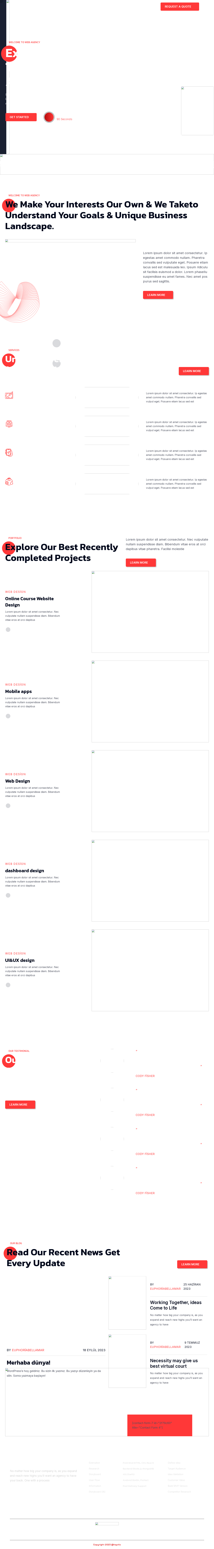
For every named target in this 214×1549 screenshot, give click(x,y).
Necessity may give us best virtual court (174, 1363)
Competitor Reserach (179, 1491)
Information (95, 1485)
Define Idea (174, 1462)
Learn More (156, 295)
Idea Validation (175, 1474)
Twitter (63, 1514)
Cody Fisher (163, 1076)
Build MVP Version (178, 1485)
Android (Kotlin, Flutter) (135, 1480)
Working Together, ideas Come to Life (176, 1305)
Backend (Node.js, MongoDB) (138, 1468)
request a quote (178, 6)
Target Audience (177, 1468)
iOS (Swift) (128, 1474)
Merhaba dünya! (28, 1362)
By (25, 1350)
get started (20, 117)
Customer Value (176, 1480)
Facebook (20, 1514)
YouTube (197, 1514)
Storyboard (95, 1474)
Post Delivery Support (134, 1486)
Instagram (152, 1514)
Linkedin (107, 1514)
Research (94, 1468)
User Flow (94, 1480)
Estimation (94, 1462)
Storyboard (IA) (97, 1491)
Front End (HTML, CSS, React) (138, 1463)
